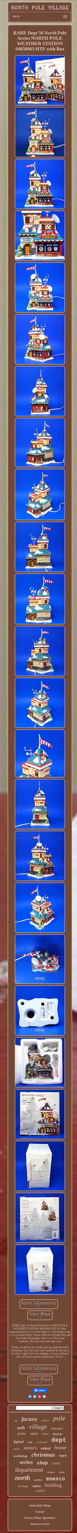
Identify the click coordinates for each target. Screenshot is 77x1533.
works (38, 1480)
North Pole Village (40, 1505)
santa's (30, 1447)
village (38, 1426)
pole (59, 1418)
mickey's (45, 1420)
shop (42, 1462)
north (22, 1477)
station (36, 1486)
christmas (43, 1454)
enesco (55, 1478)
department (29, 1469)
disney (62, 1472)
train (30, 1442)
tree (16, 1420)
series (26, 1462)
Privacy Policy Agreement (39, 1517)
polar (22, 1433)
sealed (40, 1490)
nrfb (21, 1427)
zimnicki (57, 1434)
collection (42, 1442)
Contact (40, 1511)
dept (58, 1440)
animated (57, 1428)
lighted (19, 1442)
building (53, 1485)
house (60, 1447)
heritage (23, 1486)
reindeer (51, 1472)
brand (45, 1434)
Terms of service (40, 1524)
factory (29, 1419)
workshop (20, 1456)
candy (56, 1463)
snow (16, 1448)
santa (34, 1433)
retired (46, 1448)
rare (63, 1455)
